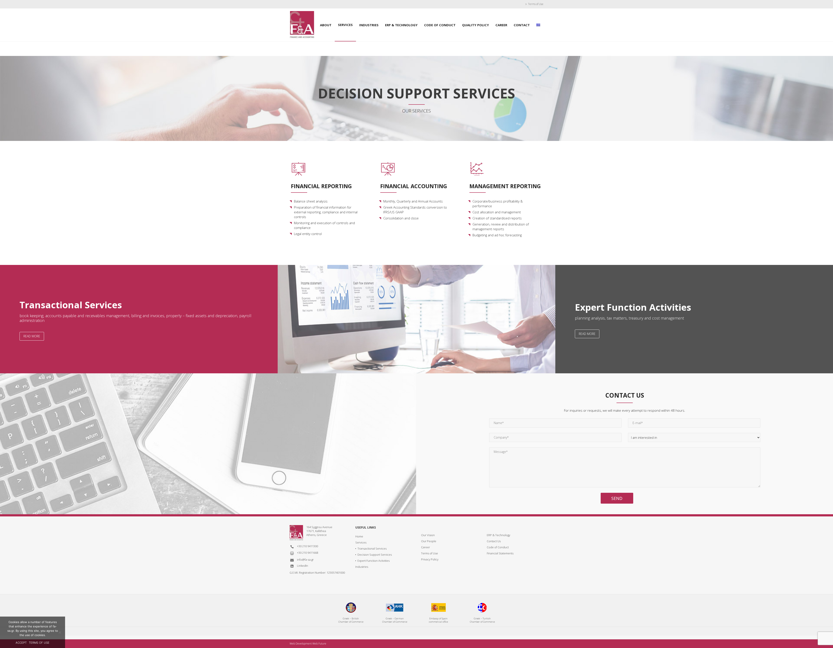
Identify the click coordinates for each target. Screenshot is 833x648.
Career (425, 547)
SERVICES (345, 25)
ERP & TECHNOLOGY (401, 25)
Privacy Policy (429, 559)
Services (360, 542)
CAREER (501, 25)
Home (359, 536)
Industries (361, 567)
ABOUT (325, 25)
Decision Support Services (374, 555)
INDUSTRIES (369, 25)
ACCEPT (21, 642)
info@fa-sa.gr (305, 559)
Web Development (301, 643)
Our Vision (428, 535)
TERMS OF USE (39, 642)
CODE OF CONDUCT (440, 25)
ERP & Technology (498, 535)
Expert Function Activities (373, 561)
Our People (428, 541)
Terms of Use (535, 4)
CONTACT (522, 25)
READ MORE (31, 336)
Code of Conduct (498, 547)
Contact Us (494, 541)
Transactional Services (372, 548)
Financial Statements (500, 553)
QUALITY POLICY (475, 25)
